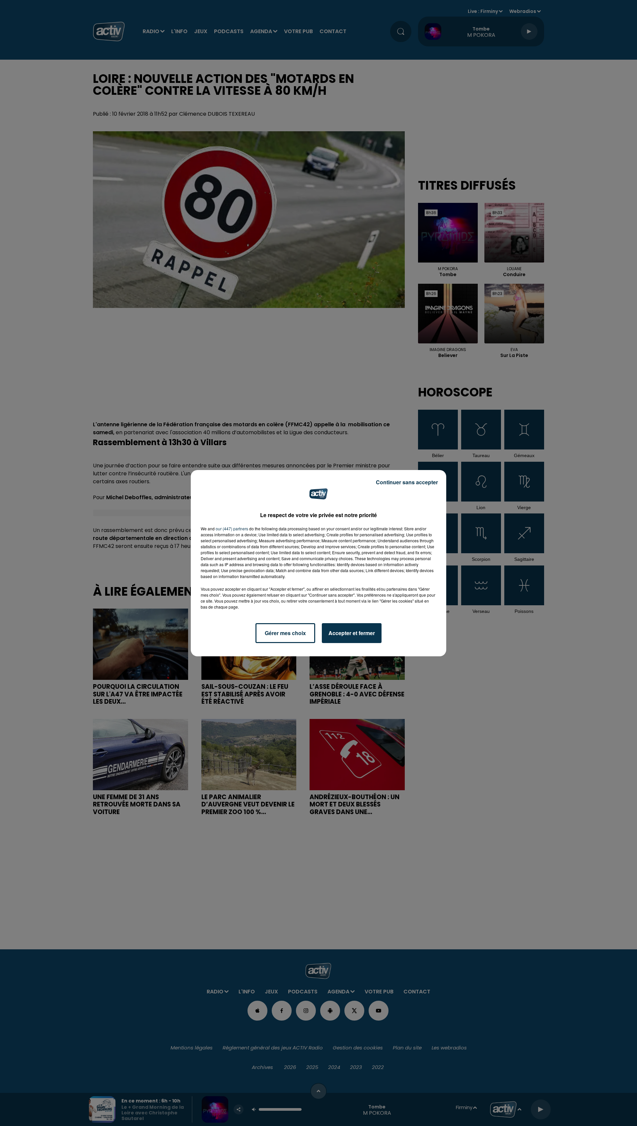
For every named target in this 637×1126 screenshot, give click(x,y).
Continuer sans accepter (407, 482)
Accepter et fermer (351, 633)
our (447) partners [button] (232, 528)
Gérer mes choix (285, 633)
